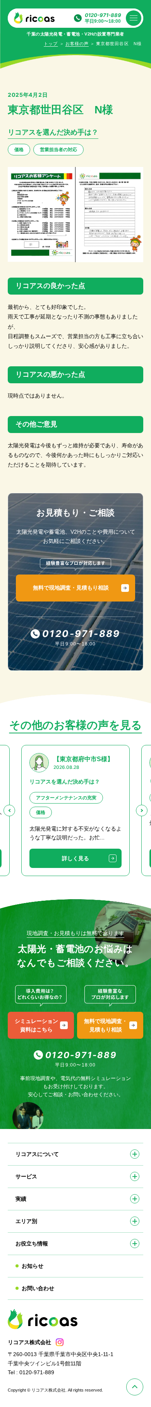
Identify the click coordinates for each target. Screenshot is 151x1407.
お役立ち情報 (31, 1243)
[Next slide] (142, 810)
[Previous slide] (9, 810)
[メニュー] (133, 18)
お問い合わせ (38, 1288)
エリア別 (26, 1221)
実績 (20, 1199)
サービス (26, 1176)
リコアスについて (37, 1154)
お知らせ (32, 1266)
